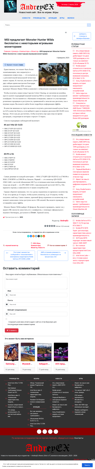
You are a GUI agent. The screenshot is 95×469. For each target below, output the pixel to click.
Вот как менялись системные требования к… (36, 413)
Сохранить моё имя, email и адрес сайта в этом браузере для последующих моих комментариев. (32, 323)
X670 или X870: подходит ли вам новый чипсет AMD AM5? (82, 240)
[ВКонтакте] (31, 236)
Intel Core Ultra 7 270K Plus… (15, 384)
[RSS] (39, 431)
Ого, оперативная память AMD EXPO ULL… (58, 385)
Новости (26, 18)
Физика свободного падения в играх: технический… (81, 412)
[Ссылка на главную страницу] (37, 5)
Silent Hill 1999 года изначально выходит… (82, 406)
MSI (34, 243)
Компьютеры (24, 51)
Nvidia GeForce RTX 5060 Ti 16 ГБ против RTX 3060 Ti (82, 223)
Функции (52, 18)
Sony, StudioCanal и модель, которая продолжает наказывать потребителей (82, 86)
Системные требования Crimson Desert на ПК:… (15, 390)
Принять (87, 465)
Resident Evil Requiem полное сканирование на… (37, 402)
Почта (10, 300)
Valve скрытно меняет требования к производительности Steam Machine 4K (81, 97)
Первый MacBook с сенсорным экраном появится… (59, 400)
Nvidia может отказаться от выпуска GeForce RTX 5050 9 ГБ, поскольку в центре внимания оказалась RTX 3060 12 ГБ (82, 72)
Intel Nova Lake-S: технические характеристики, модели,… (14, 398)
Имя (9, 291)
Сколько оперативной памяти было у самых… (16, 406)
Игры (62, 18)
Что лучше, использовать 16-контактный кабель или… (14, 413)
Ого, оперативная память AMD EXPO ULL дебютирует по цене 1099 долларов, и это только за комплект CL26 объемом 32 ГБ (81, 57)
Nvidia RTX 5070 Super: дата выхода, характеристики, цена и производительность (82, 231)
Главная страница (11, 51)
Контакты (78, 438)
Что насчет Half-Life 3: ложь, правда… (82, 391)
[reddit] (44, 236)
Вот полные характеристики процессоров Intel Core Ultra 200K (82, 249)
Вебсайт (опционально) (17, 310)
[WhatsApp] (41, 236)
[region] (47, 464)
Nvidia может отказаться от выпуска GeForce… (60, 392)
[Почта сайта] (44, 431)
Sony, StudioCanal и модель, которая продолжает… (58, 414)
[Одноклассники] (33, 236)
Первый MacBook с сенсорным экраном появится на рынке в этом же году (82, 173)
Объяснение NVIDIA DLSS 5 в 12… (37, 420)
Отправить (13, 330)
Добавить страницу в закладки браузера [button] (82, 36)
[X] (39, 236)
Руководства (39, 18)
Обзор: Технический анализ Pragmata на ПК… (37, 385)
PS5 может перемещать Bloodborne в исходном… (79, 398)
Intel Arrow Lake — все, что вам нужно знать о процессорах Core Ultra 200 (81, 259)
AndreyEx (64, 220)
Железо (70, 18)
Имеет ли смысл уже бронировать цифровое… (59, 407)
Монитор (34, 51)
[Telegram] (36, 236)
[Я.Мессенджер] (28, 236)
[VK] (50, 431)
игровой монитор (12, 245)
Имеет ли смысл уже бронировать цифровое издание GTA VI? (82, 183)
